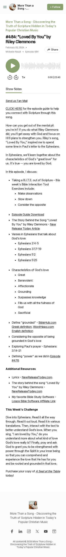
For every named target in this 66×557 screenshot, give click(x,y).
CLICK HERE (14, 108)
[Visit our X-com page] (37, 531)
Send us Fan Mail (16, 101)
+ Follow (55, 6)
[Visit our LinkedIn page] (20, 531)
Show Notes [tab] (14, 89)
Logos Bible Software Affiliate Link (33, 401)
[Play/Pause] (13, 66)
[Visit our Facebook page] (12, 531)
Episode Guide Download (28, 214)
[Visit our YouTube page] (46, 531)
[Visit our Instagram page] (29, 531)
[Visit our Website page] (54, 531)
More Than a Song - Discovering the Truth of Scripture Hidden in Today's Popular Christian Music (28, 7)
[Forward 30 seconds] (16, 77)
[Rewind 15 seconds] (9, 77)
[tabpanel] (33, 290)
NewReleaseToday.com (37, 377)
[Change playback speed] (23, 77)
